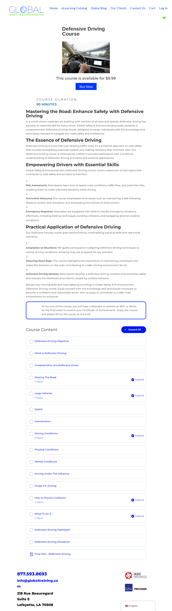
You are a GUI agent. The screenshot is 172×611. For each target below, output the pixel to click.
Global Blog (99, 8)
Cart (152, 8)
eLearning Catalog (74, 8)
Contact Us (137, 8)
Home (54, 8)
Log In (163, 8)
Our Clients (118, 8)
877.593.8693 (32, 574)
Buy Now (86, 86)
